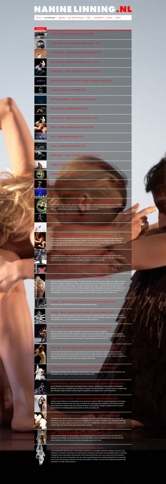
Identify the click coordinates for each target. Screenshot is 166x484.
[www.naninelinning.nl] (83, 12)
